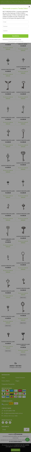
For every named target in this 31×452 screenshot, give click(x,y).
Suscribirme (15, 36)
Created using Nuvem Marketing (15, 41)
